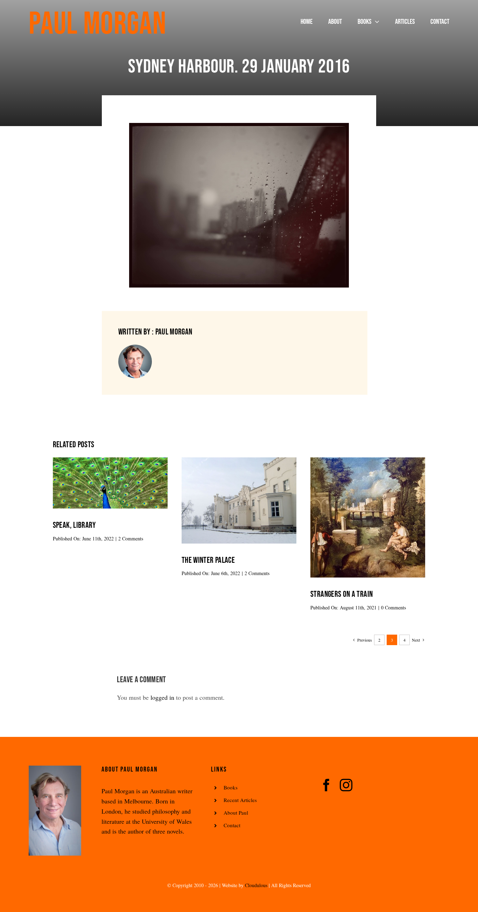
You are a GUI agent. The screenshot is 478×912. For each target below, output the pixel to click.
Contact (232, 825)
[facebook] (326, 785)
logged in (162, 697)
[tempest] (367, 460)
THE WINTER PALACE (208, 560)
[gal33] (239, 460)
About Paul (236, 812)
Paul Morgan (97, 24)
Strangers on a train (341, 594)
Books (231, 787)
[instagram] (346, 785)
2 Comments (130, 538)
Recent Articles (240, 799)
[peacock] (110, 460)
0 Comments (393, 607)
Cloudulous (256, 885)
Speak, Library (74, 525)
